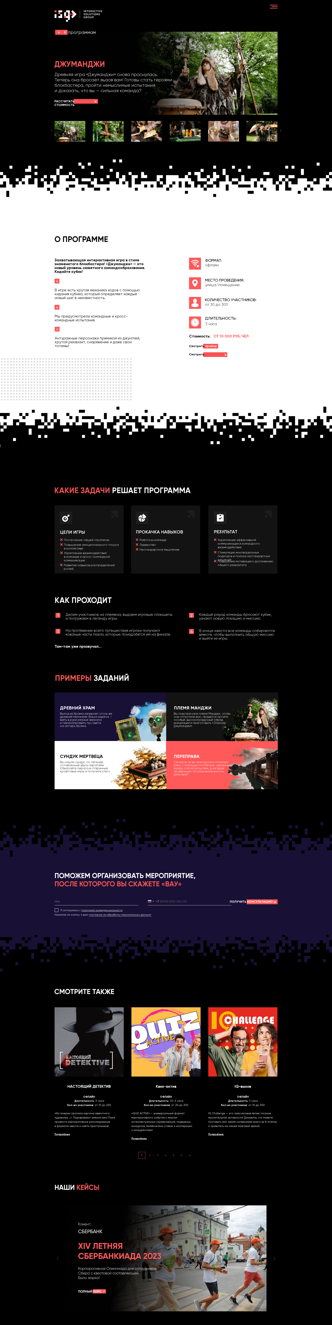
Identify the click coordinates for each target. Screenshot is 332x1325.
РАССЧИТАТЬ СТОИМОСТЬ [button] (64, 103)
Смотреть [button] (202, 346)
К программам (80, 32)
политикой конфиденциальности (102, 910)
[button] (95, 101)
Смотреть (199, 356)
